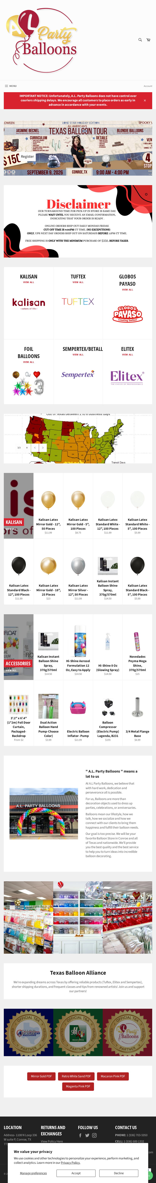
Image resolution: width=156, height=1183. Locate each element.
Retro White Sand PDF (76, 1076)
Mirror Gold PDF (41, 1076)
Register (27, 156)
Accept (76, 1173)
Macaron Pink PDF (113, 1076)
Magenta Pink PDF (78, 1086)
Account (148, 86)
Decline (119, 1173)
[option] (78, 438)
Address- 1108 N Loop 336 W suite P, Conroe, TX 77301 (20, 1139)
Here (60, 1141)
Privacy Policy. (70, 1163)
